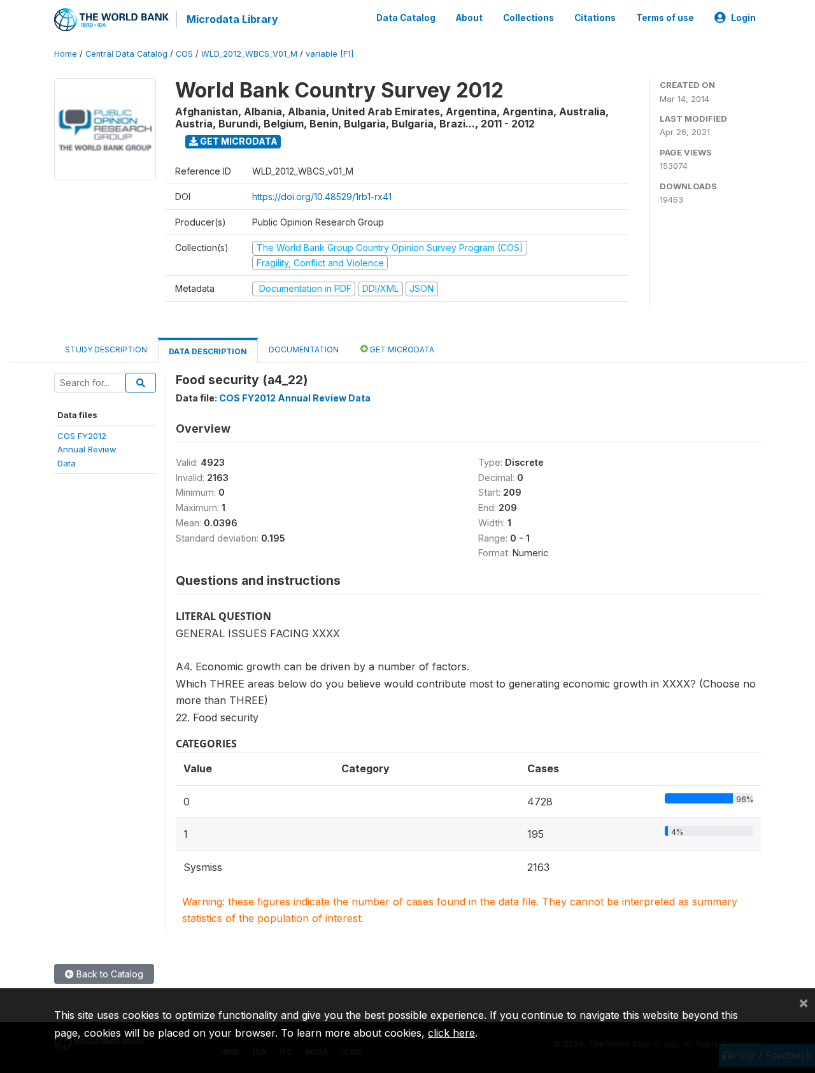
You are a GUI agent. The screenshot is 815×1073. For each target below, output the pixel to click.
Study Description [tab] (106, 349)
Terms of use (665, 18)
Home (65, 54)
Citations (595, 18)
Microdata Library (232, 19)
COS (184, 54)
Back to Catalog (108, 974)
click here (451, 1032)
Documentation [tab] (304, 349)
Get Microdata (238, 141)
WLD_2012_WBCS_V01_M (249, 54)
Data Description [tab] (208, 351)
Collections (528, 18)
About (469, 18)
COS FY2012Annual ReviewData (87, 449)
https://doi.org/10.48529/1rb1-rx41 (322, 196)
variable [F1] (329, 54)
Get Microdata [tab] (401, 349)
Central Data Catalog (126, 54)
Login (743, 18)
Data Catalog (406, 18)
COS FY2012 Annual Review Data (295, 397)
